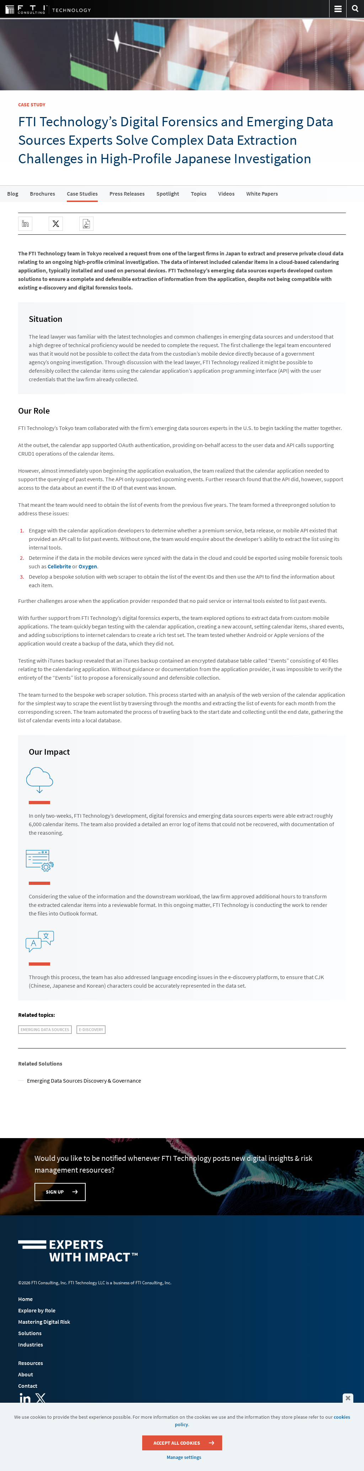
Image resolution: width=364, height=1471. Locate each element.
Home (25, 1298)
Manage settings (184, 1457)
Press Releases (127, 193)
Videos (226, 193)
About (25, 1374)
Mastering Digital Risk (44, 1321)
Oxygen (88, 566)
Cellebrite (59, 566)
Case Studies (82, 193)
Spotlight (167, 193)
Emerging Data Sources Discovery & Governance (84, 1080)
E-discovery (91, 1029)
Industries (30, 1344)
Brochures (42, 193)
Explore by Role (36, 1310)
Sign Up (55, 1192)
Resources (30, 1362)
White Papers (262, 193)
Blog (12, 193)
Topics (199, 193)
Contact (27, 1385)
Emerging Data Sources (45, 1029)
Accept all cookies (177, 1443)
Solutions (30, 1333)
